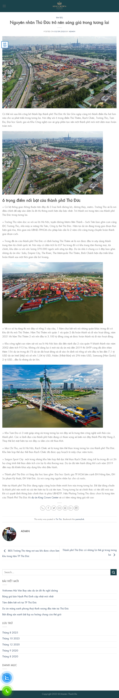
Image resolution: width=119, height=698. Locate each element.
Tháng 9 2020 (10, 650)
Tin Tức (59, 17)
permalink (79, 519)
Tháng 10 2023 (11, 638)
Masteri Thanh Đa (68, 693)
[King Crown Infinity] (59, 6)
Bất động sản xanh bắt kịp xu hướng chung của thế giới (31, 614)
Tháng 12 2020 (11, 644)
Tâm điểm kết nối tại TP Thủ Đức (19, 602)
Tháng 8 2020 (10, 656)
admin (72, 31)
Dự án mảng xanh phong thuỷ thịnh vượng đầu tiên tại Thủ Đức (35, 608)
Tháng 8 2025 (10, 632)
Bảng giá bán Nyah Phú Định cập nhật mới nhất (27, 596)
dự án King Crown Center (44, 497)
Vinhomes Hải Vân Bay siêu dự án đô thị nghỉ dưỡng (30, 590)
